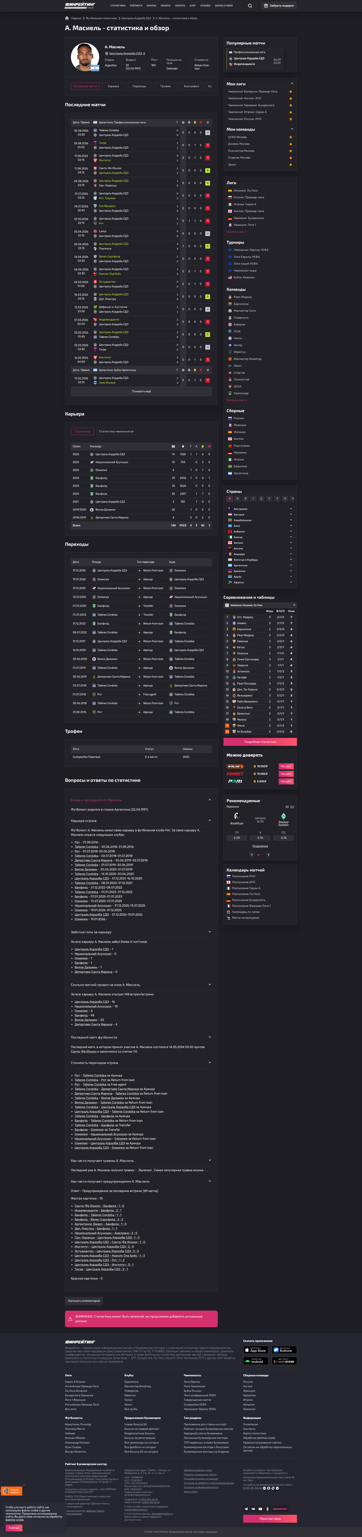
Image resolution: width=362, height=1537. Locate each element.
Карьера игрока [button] (84, 821)
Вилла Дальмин (86, 869)
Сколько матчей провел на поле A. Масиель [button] (105, 985)
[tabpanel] (260, 826)
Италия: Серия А (243, 204)
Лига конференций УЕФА (200, 1395)
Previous (251, 854)
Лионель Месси (75, 1429)
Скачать (180, 5)
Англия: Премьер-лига (247, 211)
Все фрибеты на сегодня (140, 1447)
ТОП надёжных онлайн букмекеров (206, 1442)
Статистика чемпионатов (116, 431)
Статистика (117, 5)
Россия (237, 418)
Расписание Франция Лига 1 (249, 906)
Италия (237, 459)
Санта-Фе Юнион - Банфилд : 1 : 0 (99, 1206)
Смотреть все (235, 232)
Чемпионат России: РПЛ (245, 119)
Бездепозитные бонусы (139, 1433)
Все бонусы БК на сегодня (141, 1451)
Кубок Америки (242, 277)
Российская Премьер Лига (82, 1404)
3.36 (284, 837)
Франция (238, 425)
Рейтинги (136, 5)
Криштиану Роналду (78, 1424)
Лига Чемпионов (194, 1386)
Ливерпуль (241, 317)
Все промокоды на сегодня (141, 1442)
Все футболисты (75, 1451)
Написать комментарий (84, 1301)
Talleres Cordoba (86, 847)
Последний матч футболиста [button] (94, 1037)
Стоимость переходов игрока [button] (94, 1063)
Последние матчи (85, 86)
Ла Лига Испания (76, 1391)
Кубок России (192, 1391)
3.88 (260, 837)
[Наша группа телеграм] (246, 1509)
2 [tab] (262, 855)
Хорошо (14, 1527)
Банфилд (81, 887)
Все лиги (70, 1409)
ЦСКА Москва (237, 137)
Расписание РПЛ (242, 876)
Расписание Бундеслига (246, 900)
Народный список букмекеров (203, 1433)
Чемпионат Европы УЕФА (249, 250)
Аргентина (239, 473)
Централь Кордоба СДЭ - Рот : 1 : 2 (99, 1260)
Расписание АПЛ (242, 882)
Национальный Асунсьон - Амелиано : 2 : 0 (106, 1233)
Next (268, 854)
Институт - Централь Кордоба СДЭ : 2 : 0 (104, 1246)
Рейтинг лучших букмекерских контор (208, 1429)
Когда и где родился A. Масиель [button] (96, 800)
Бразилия (238, 466)
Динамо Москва (238, 144)
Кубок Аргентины (125, 370)
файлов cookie (15, 1520)
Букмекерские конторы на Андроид (206, 1451)
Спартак (239, 372)
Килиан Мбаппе (75, 1438)
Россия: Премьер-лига (247, 197)
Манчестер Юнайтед (248, 359)
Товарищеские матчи (197, 1400)
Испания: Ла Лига (246, 190)
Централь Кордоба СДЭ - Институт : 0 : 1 (104, 1265)
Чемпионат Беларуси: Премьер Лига (252, 91)
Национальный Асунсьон (93, 905)
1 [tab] (258, 855)
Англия (237, 439)
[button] (260, 509)
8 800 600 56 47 (151, 1502)
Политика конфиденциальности (201, 1487)
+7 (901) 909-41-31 (148, 1499)
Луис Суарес (73, 1447)
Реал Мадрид (243, 297)
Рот (77, 842)
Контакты (249, 1429)
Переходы (139, 86)
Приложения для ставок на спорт (205, 1424)
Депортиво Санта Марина (93, 860)
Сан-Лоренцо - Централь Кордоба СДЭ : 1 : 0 (107, 1237)
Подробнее (260, 846)
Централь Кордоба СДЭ (92, 878)
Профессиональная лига (130, 122)
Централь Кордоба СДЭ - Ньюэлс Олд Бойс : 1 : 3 (110, 1256)
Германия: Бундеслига (247, 218)
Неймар (70, 1433)
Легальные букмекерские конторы (206, 1438)
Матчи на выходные (245, 917)
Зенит (232, 164)
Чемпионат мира (243, 270)
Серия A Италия (75, 1382)
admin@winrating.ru (162, 1514)
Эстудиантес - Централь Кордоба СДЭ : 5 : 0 (107, 1251)
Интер (238, 345)
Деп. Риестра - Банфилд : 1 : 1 (96, 1228)
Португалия (240, 445)
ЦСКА (238, 386)
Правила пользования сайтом (262, 1442)
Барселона (241, 304)
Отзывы (205, 5)
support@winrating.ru (136, 1509)
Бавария (239, 324)
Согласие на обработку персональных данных (267, 1449)
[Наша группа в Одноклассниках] (267, 1509)
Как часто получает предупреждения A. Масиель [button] (110, 1181)
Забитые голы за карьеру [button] (91, 932)
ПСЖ (237, 331)
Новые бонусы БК (135, 1424)
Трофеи (165, 86)
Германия (238, 452)
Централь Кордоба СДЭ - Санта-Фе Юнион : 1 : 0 (110, 1242)
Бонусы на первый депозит (141, 1429)
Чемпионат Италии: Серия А (247, 112)
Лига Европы (192, 1382)
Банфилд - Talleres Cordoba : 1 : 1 (98, 1215)
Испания (239, 432)
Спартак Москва (239, 157)
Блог (193, 5)
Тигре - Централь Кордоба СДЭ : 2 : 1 (101, 1269)
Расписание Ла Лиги (244, 894)
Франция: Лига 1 (243, 225)
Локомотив (241, 379)
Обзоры (165, 5)
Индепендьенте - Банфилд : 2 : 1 (98, 1210)
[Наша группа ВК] (253, 1509)
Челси (238, 338)
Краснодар (241, 393)
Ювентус (240, 352)
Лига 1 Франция (75, 1400)
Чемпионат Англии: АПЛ (244, 98)
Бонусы (151, 5)
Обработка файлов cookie (259, 1438)
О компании (250, 1424)
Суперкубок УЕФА (195, 1404)
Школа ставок (224, 5)
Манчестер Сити (245, 310)
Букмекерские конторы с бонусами (206, 1447)
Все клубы (130, 1409)
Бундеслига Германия (79, 1395)
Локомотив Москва (241, 151)
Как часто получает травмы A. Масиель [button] (102, 1160)
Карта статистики (254, 1433)
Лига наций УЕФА (244, 263)
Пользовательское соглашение (201, 1478)
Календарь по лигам (246, 912)
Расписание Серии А (244, 888)
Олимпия (81, 901)
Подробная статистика (260, 742)
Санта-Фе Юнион (84, 1051)
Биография (191, 86)
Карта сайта (190, 1491)
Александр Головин (77, 1442)
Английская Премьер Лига (82, 1386)
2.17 (236, 837)
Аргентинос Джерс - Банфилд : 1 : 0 (101, 1224)
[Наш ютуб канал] (260, 1509)
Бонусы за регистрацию (139, 1438)
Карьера (113, 86)
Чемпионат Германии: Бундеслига (251, 105)
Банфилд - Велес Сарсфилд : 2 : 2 (99, 1219)
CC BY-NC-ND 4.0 (252, 1488)
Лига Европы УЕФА (245, 257)
